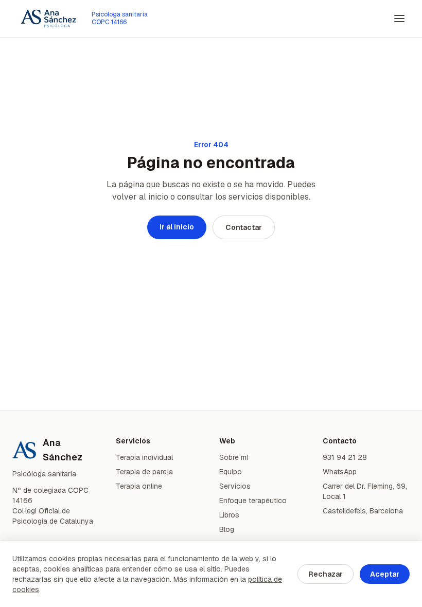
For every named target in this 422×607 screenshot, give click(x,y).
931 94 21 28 (345, 457)
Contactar (243, 227)
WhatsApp (340, 471)
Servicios (235, 486)
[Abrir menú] (399, 18)
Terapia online (139, 486)
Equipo (230, 471)
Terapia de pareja (144, 471)
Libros (229, 515)
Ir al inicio (177, 226)
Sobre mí (233, 457)
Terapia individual (144, 457)
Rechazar (325, 574)
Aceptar (384, 574)
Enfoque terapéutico (253, 500)
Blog (226, 529)
